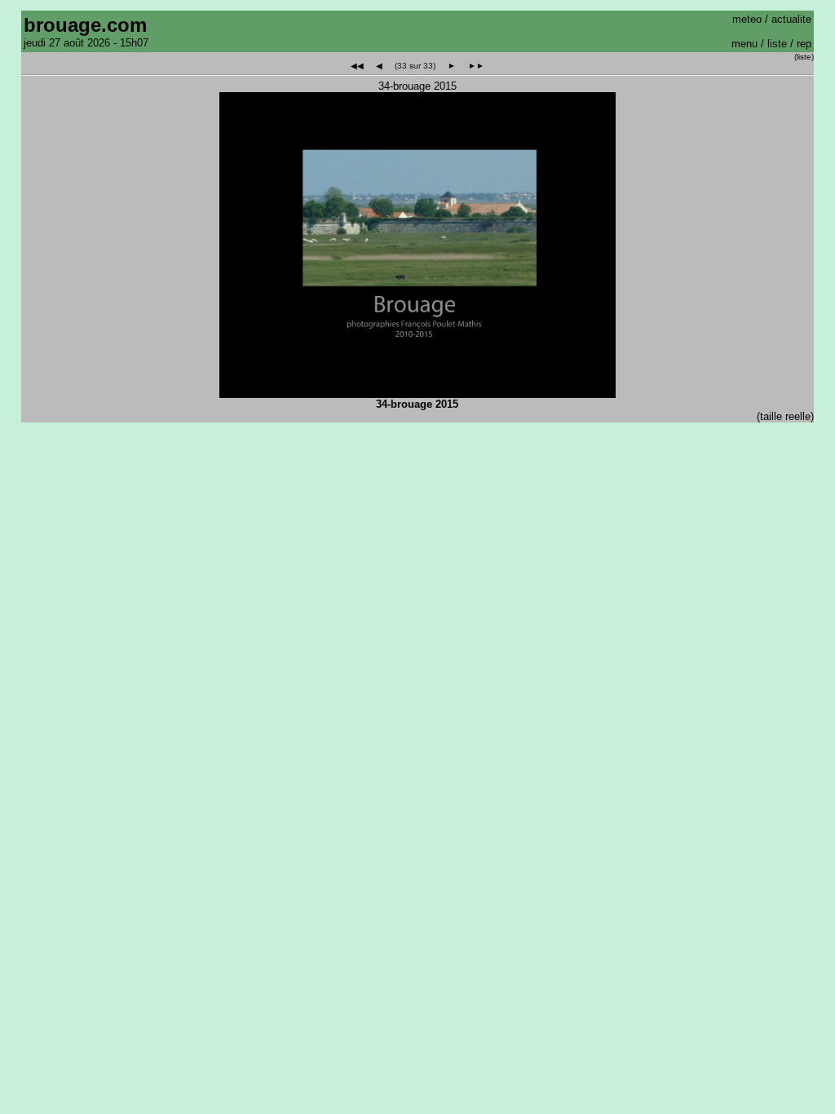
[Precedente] (285, 263)
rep (804, 44)
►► (476, 65)
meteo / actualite (771, 19)
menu (744, 44)
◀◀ (357, 65)
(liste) (804, 56)
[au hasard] (415, 263)
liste (777, 44)
